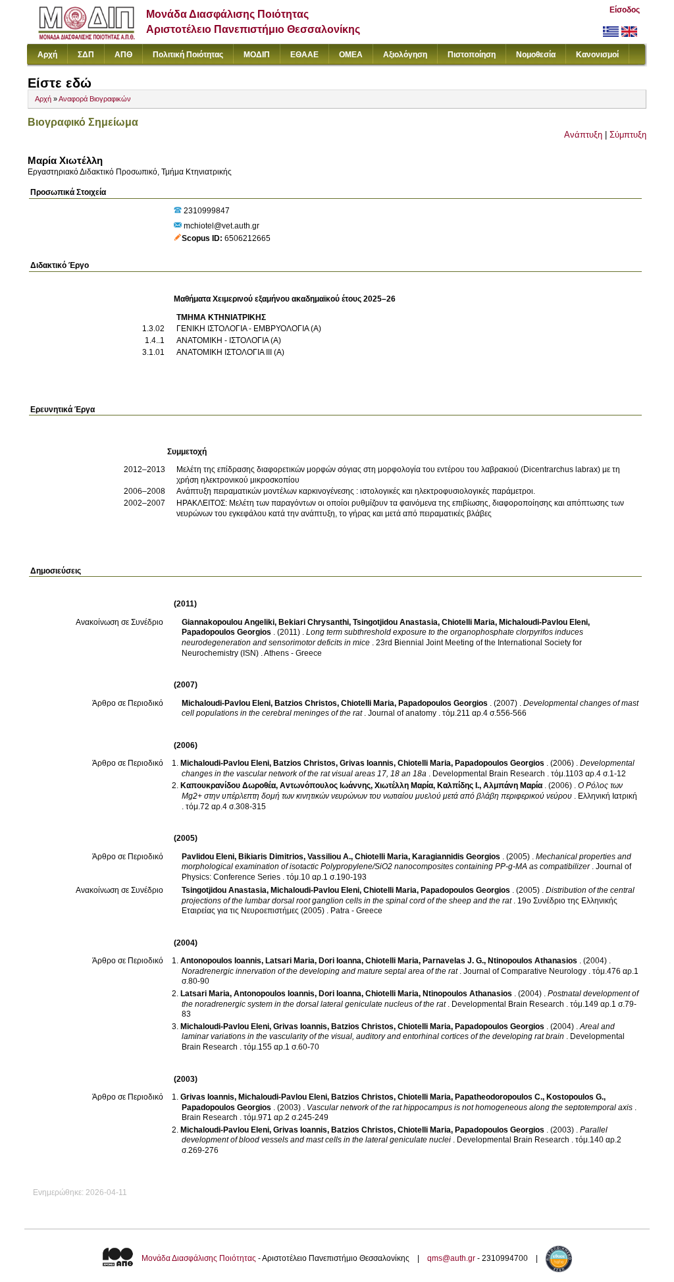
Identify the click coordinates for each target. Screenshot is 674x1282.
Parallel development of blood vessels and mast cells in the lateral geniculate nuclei (395, 1135)
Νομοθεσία (536, 54)
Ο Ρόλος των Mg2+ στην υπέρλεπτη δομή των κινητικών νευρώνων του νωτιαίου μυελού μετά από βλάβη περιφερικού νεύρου (402, 791)
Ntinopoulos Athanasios (532, 960)
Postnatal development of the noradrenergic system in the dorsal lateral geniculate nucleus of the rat (410, 999)
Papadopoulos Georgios (226, 632)
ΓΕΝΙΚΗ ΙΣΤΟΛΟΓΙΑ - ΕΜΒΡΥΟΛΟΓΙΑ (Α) (248, 328)
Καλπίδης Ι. (458, 785)
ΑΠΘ (123, 54)
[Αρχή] (87, 36)
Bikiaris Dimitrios (270, 856)
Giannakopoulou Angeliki (228, 622)
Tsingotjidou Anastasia (395, 622)
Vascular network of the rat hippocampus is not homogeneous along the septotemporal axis (470, 1107)
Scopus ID (201, 238)
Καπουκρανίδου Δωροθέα (228, 785)
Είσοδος (624, 9)
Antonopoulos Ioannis (220, 960)
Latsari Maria (290, 960)
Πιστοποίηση (472, 54)
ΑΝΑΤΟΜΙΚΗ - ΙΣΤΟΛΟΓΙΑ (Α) (228, 340)
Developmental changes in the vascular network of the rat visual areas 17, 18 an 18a (408, 768)
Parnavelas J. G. (453, 960)
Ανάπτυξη (583, 135)
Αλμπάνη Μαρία (512, 785)
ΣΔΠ (86, 54)
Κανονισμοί (597, 54)
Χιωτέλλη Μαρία (404, 785)
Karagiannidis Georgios (456, 856)
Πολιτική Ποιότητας (188, 54)
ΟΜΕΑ (351, 54)
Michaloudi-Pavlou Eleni (543, 622)
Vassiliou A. (329, 856)
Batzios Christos (305, 703)
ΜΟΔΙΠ (257, 54)
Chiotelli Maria (468, 622)
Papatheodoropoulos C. (498, 1097)
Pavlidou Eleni (208, 856)
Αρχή (47, 54)
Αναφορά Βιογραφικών (95, 99)
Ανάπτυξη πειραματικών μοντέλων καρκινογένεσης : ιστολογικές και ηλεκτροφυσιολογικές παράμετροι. (355, 491)
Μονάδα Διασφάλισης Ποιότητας (199, 1258)
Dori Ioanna (340, 960)
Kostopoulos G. (575, 1097)
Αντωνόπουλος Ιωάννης (325, 785)
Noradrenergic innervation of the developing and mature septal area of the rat (319, 971)
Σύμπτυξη (627, 135)
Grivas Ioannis (367, 763)
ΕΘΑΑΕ (304, 54)
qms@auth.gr (451, 1258)
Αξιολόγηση (405, 54)
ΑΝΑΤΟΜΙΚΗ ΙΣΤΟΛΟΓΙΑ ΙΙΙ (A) (230, 352)
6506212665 (247, 238)
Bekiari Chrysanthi (313, 622)
